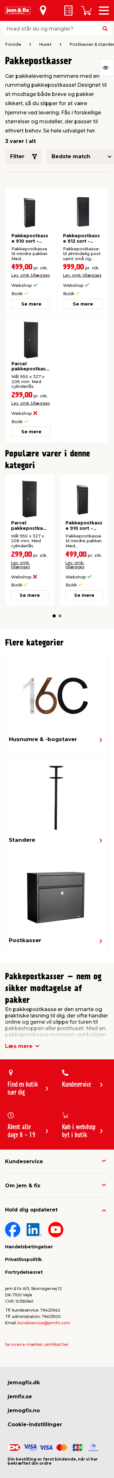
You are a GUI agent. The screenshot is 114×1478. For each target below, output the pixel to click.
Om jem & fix (22, 1186)
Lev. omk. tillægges (30, 275)
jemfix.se (20, 1397)
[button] (54, 616)
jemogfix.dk (24, 1383)
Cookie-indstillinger (35, 1424)
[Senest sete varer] (106, 67)
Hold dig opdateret (31, 1210)
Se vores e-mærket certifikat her (37, 1344)
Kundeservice (24, 1161)
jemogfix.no (24, 1410)
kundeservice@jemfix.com (44, 1322)
